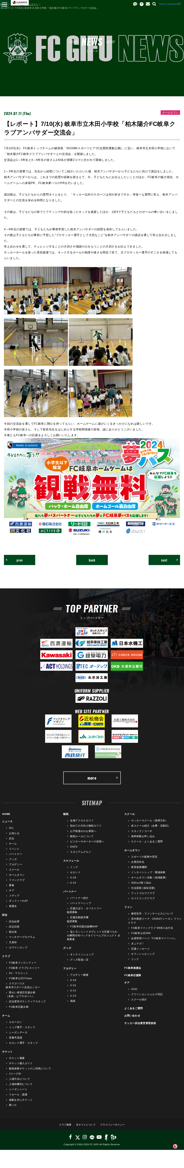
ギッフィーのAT (18, 900)
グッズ (13, 859)
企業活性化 (137, 861)
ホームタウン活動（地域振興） (149, 877)
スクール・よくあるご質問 (147, 841)
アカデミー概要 (79, 974)
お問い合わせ (132, 1015)
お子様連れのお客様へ (83, 831)
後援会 (13, 906)
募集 (11, 885)
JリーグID (15, 1073)
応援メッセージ (140, 948)
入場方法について (19, 1078)
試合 (11, 838)
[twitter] (77, 1137)
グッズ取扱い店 (79, 959)
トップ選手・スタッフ (22, 1027)
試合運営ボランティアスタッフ (27, 1001)
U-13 (73, 995)
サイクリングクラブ (143, 898)
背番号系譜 (15, 1037)
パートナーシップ (80, 903)
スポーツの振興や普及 (144, 856)
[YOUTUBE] (99, 1137)
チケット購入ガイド (21, 1063)
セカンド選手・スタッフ (23, 1042)
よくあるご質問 (133, 1008)
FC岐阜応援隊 (132, 975)
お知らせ (14, 833)
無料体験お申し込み (143, 836)
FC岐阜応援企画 (18, 1006)
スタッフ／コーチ (141, 831)
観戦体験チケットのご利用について (30, 1068)
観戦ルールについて (82, 836)
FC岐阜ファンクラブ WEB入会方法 (152, 927)
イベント (14, 848)
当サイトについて (86, 1124)
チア (11, 890)
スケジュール (71, 860)
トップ (74, 867)
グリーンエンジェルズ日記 (147, 994)
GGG (134, 989)
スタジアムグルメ (80, 851)
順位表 (13, 931)
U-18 (73, 877)
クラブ (6, 956)
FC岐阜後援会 (132, 967)
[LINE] (91, 1137)
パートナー (15, 854)
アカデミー (15, 864)
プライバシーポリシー (112, 1124)
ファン (128, 907)
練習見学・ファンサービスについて (152, 913)
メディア (14, 895)
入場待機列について (21, 1084)
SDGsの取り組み (141, 882)
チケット (7, 1051)
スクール (14, 869)
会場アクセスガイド (82, 820)
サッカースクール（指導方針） (149, 820)
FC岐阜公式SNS (141, 933)
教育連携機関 (139, 867)
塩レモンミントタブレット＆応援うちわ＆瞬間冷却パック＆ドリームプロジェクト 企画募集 (93, 935)
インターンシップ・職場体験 (148, 872)
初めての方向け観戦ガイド (86, 825)
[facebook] (70, 1137)
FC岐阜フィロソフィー (22, 962)
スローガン (15, 1022)
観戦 (65, 814)
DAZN (73, 846)
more (92, 778)
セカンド (75, 872)
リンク (135, 959)
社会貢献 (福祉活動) (143, 887)
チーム (13, 843)
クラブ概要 (65, 1124)
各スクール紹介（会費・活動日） (151, 825)
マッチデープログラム (22, 937)
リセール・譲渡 (18, 1094)
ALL (11, 827)
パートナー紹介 (79, 897)
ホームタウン (31, 4)
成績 (72, 1000)
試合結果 (14, 921)
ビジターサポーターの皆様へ (87, 841)
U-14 (73, 990)
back (92, 560)
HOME (4, 4)
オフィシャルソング (143, 953)
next (164, 560)
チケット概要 (17, 1058)
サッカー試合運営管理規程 (140, 1023)
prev (20, 560)
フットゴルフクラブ (143, 893)
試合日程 (14, 926)
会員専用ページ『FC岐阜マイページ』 (154, 938)
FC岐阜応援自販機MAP (84, 926)
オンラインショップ (82, 954)
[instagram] (85, 1137)
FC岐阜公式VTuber (20, 978)
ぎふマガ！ (137, 943)
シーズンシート (18, 1089)
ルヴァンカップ (18, 947)
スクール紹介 (139, 999)
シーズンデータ (18, 1032)
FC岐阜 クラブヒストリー (24, 967)
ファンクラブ (17, 880)
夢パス (13, 1105)
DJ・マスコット (18, 973)
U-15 (73, 882)
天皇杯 (13, 942)
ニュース (15, 4)
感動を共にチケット (21, 1099)
